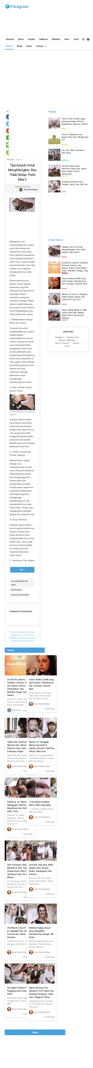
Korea (29, 46)
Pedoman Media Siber (67, 340)
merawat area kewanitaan (20, 595)
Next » (22, 569)
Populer (31, 39)
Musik (19, 46)
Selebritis (43, 39)
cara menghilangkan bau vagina (19, 583)
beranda (10, 39)
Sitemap (76, 343)
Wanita (9, 46)
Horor (76, 39)
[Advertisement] (57, 19)
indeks (35, 1032)
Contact (67, 346)
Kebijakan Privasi (73, 337)
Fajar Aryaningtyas (31, 189)
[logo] (17, 3)
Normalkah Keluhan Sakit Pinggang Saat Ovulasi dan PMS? (19, 990)
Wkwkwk (56, 39)
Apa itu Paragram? (62, 343)
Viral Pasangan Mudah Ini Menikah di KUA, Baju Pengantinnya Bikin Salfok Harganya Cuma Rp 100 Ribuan (19, 871)
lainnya (40, 46)
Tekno (67, 39)
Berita (21, 39)
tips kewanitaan (16, 590)
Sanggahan (59, 337)
